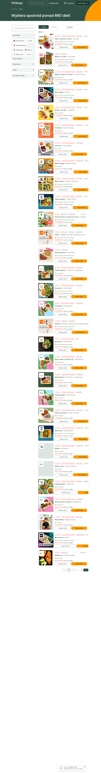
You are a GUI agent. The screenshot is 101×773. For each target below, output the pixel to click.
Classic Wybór (60, 270)
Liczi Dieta (71, 56)
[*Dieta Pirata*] (41, 197)
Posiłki (15, 70)
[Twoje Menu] (41, 143)
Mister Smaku (71, 163)
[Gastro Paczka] (41, 125)
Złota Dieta (67, 288)
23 (81, 570)
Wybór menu (59, 466)
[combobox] (77, 27)
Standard (58, 128)
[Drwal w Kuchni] (41, 72)
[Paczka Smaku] (41, 553)
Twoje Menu (67, 145)
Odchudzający (60, 199)
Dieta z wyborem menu (63, 39)
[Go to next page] (85, 570)
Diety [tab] (43, 27)
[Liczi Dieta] (41, 54)
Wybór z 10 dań (60, 56)
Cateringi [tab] (53, 27)
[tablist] (48, 27)
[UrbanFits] (41, 108)
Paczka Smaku (69, 555)
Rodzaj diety (16, 35)
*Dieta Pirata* (72, 199)
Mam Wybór (59, 92)
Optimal (57, 324)
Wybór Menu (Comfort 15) (64, 359)
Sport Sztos (59, 537)
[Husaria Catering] (41, 179)
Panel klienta (70, 3)
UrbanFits (71, 110)
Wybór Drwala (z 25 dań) (64, 74)
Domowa (58, 145)
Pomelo (76, 39)
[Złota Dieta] (41, 286)
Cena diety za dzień (18, 75)
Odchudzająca (60, 395)
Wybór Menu (59, 181)
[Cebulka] (41, 215)
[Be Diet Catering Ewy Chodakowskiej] (41, 232)
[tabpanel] (63, 300)
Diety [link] (20, 9)
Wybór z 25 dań (60, 110)
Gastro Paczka (68, 128)
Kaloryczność (17, 64)
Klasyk (57, 448)
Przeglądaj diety (53, 3)
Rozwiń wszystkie (17, 58)
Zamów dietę (82, 3)
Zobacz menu (63, 47)
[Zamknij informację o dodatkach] (84, 766)
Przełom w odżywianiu (75, 270)
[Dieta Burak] (41, 304)
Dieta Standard (60, 252)
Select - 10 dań (60, 235)
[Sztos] (41, 90)
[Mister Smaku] (41, 161)
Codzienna (58, 306)
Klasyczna (58, 555)
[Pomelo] (41, 36)
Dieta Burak (68, 306)
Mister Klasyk (59, 163)
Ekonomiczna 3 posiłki (63, 502)
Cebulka (83, 217)
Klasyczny (58, 430)
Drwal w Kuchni (79, 74)
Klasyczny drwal (60, 413)
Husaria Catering (72, 181)
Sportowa (58, 341)
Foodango (14, 9)
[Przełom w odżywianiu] (41, 268)
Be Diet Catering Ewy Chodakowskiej (80, 235)
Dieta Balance (60, 377)
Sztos (67, 92)
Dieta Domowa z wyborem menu (66, 217)
